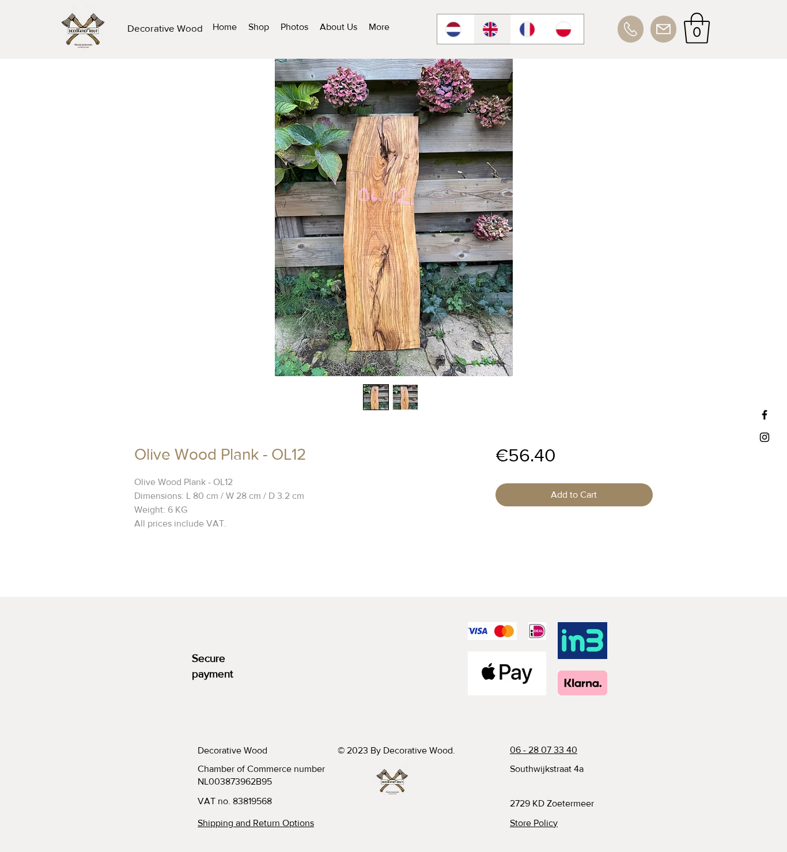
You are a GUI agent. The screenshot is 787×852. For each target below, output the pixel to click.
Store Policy (534, 823)
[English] (492, 29)
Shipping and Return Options (256, 823)
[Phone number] (631, 29)
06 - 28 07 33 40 (543, 750)
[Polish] (565, 29)
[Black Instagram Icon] (764, 437)
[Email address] (663, 29)
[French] (528, 29)
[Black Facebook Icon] (764, 414)
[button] (697, 28)
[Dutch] (455, 29)
